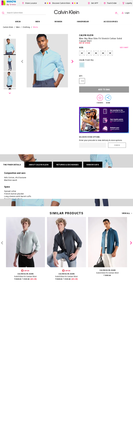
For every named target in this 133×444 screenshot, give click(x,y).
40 (89, 53)
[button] (81, 65)
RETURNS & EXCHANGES (67, 164)
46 (96, 53)
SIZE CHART (124, 47)
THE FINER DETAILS (12, 164)
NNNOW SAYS (93, 164)
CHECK (117, 145)
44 (103, 53)
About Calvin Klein (39, 164)
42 (82, 53)
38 (110, 53)
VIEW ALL (126, 213)
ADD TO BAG (104, 89)
